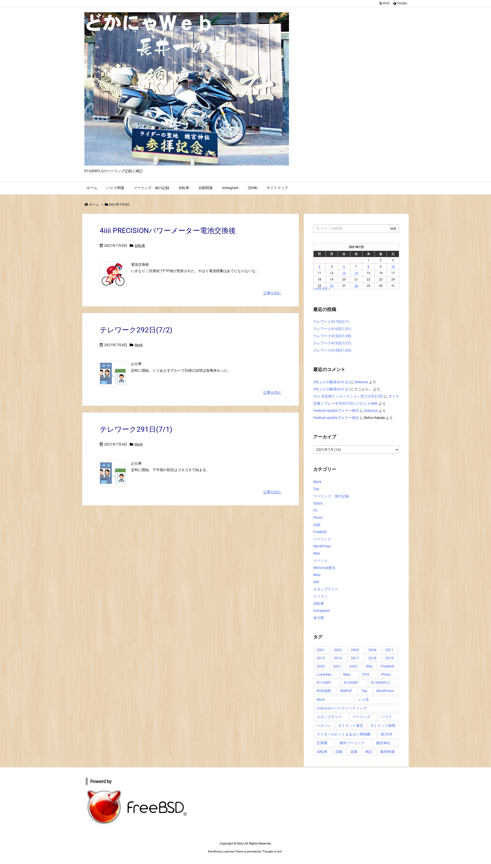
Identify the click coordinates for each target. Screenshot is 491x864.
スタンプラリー (325, 589)
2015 (321, 658)
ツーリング (322, 539)
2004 (372, 650)
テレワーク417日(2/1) (331, 322)
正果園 (322, 743)
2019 (389, 658)
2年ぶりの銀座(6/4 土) (331, 382)
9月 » (326, 289)
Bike (316, 553)
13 (344, 273)
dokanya (361, 382)
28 (356, 286)
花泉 (354, 752)
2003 (355, 650)
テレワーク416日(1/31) (332, 329)
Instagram (321, 611)
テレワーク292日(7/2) (136, 330)
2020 (321, 666)
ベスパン (324, 725)
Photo (318, 518)
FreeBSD (320, 532)
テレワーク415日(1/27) (332, 343)
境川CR (386, 734)
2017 (355, 658)
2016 (338, 658)
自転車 (140, 245)
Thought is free (272, 851)
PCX (365, 674)
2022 (353, 666)
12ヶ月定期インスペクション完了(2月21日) (348, 396)
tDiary (318, 503)
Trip (316, 489)
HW (316, 582)
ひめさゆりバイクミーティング (342, 708)
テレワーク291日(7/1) (136, 429)
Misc (317, 575)
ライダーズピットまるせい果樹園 (343, 734)
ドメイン (320, 596)
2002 (338, 650)
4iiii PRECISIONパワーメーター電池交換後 (168, 230)
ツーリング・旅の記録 (331, 496)
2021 (337, 666)
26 (331, 286)
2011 (389, 650)
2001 (321, 650)
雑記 (368, 752)
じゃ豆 (363, 699)
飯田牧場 (387, 752)
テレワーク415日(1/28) (332, 336)
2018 (372, 658)
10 (393, 266)
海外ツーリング (351, 743)
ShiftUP (346, 691)
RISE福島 (324, 691)
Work (139, 345)
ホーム (94, 204)
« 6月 (317, 289)
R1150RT (324, 683)
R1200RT (351, 683)
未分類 (318, 618)
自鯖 (316, 525)
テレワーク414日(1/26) (332, 350)
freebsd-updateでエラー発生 (336, 410)
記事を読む (272, 293)
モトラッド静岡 (382, 725)
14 (356, 273)
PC (315, 510)
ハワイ (386, 717)
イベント (320, 560)
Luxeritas (324, 674)
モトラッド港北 (350, 725)
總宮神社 (383, 743)
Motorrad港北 (324, 568)
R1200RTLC (380, 683)
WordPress (322, 546)
